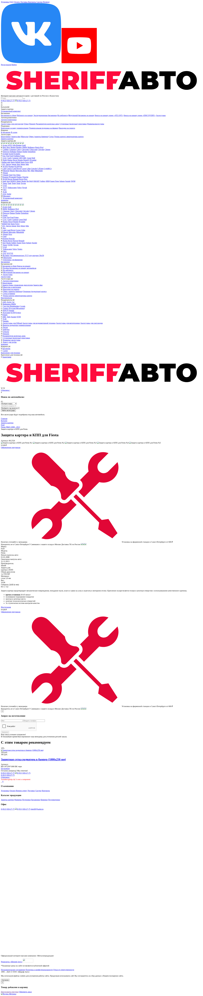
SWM (73, 181)
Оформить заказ (25, 992)
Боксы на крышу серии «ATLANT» (109, 115)
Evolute (5, 154)
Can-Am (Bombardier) (11, 306)
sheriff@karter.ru (37, 809)
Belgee (13, 147)
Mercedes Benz (21, 171)
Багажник (6, 349)
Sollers (42, 181)
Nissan (5, 173)
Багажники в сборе (8, 115)
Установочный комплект (11, 111)
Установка (5, 2)
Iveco (27, 162)
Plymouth (12, 177)
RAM (5, 179)
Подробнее (5, 769)
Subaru (62, 181)
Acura (5, 145)
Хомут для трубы (10, 342)
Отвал (26, 124)
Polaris (4, 315)
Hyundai (33, 160)
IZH (31, 162)
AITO (10, 145)
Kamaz (11, 166)
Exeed (11, 154)
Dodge (24, 152)
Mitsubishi (39, 171)
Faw (4, 156)
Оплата (17, 2)
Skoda (23, 181)
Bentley (19, 147)
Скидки (39, 2)
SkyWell (29, 181)
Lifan (29, 169)
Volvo (19, 188)
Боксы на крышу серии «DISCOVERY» (140, 115)
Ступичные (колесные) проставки (73, 124)
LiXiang (40, 169)
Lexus (24, 169)
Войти (14, 65)
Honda (20, 160)
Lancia (9, 169)
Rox (25, 179)
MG (28, 171)
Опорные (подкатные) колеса (35, 291)
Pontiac (19, 177)
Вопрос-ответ (21, 791)
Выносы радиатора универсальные (17, 325)
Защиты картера (7, 800)
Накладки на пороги (67, 128)
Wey (5, 190)
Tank (9, 183)
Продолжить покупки (9, 992)
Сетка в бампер (9, 294)
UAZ (5, 185)
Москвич (6, 196)
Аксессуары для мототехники (68, 323)
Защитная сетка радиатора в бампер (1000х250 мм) (33, 759)
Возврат (46, 2)
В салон (14, 132)
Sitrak (18, 181)
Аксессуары (161, 115)
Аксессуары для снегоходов (12, 124)
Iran (8, 224)
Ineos (13, 162)
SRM (48, 181)
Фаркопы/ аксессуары (11, 340)
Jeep (18, 164)
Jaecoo (8, 164)
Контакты (32, 2)
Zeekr (9, 194)
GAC (5, 158)
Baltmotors (7, 304)
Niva (10, 234)
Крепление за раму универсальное (15, 128)
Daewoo (6, 152)
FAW (4, 217)
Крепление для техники (10, 353)
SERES (13, 181)
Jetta (27, 164)
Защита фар (15, 137)
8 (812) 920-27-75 (8, 101)
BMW (24, 147)
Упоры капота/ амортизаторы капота (69, 137)
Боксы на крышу (24, 266)
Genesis (15, 158)
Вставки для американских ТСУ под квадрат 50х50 (23, 255)
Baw (8, 147)
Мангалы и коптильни (12, 287)
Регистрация (6, 65)
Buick (37, 147)
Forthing (17, 156)
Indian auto (6, 162)
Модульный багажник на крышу (81, 115)
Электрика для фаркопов (13, 260)
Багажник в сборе (9, 266)
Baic (4, 147)
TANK (10, 245)
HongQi (26, 160)
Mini (32, 171)
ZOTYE (10, 253)
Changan (12, 150)
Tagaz (5, 183)
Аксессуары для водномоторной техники (39, 323)
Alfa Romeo (17, 145)
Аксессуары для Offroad (12, 323)
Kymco (18, 313)
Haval (15, 160)
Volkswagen (12, 188)
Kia (20, 166)
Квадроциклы (6, 298)
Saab (4, 181)
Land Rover (16, 169)
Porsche (25, 177)
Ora (14, 175)
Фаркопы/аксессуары (95, 124)
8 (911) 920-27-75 (23, 101)
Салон (5, 351)
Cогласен (5, 980)
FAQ (11, 2)
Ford (11, 156)
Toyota (23, 183)
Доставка (24, 2)
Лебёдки (6, 330)
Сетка (51, 137)
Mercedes (12, 232)
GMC (24, 158)
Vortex (19, 249)
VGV (5, 188)
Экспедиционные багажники (45, 115)
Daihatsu (13, 152)
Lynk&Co (48, 169)
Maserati (6, 171)
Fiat (7, 156)
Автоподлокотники (9, 120)
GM (20, 158)
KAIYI (5, 166)
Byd (41, 147)
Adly (4, 302)
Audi (24, 145)
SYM (19, 317)
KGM (16, 166)
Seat (8, 181)
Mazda (12, 171)
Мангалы (24, 137)
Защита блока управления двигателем (17, 285)
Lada (4, 169)
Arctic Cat (10, 302)
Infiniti (17, 162)
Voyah (24, 188)
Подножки (26, 800)
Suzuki (67, 181)
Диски (5, 327)
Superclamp (6, 357)
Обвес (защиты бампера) (39, 137)
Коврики (4, 344)
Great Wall (31, 158)
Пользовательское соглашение (13, 970)
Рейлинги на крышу (25, 115)
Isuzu (23, 162)
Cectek (22, 306)
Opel (10, 175)
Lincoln (34, 169)
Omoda (5, 175)
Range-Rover (8, 241)
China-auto (33, 150)
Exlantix (17, 154)
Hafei (5, 160)
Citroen (47, 150)
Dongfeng (31, 152)
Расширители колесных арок (47, 124)
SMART (36, 181)
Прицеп (32, 124)
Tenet (14, 183)
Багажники (5, 262)
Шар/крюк (7, 258)
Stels (8, 317)
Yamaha (6, 321)
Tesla (18, 183)
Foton (22, 156)
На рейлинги (62, 115)
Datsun (19, 152)
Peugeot (5, 177)
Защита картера (7, 139)
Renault (16, 179)
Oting (18, 175)
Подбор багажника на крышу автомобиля (19, 268)
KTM (13, 313)
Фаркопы (4, 200)
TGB (4, 319)
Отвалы (6, 332)
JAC (4, 164)
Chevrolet (25, 150)
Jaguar (14, 164)
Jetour (23, 164)
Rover (21, 179)
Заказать (5, 732)
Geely (9, 158)
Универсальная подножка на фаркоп (43, 128)
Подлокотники (54, 800)
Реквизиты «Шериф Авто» (11, 962)
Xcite (5, 192)
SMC (4, 317)
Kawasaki (6, 313)
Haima (9, 160)
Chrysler (41, 150)
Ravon (10, 179)
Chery (18, 150)
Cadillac (6, 150)
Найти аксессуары (8, 410)
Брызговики (6, 137)
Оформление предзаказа (10, 447)
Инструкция (6, 607)
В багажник (5, 132)
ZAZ (4, 194)
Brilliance (31, 147)
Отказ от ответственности (63, 970)
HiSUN (6, 310)
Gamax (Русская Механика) (14, 308)
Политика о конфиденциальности (39, 970)
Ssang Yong (54, 181)
